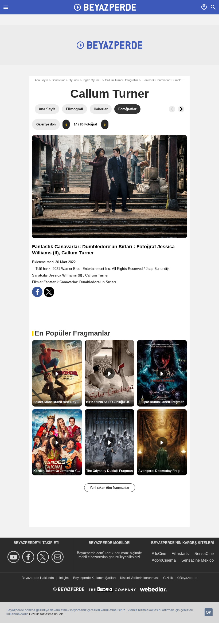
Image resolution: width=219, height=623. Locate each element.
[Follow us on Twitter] (43, 557)
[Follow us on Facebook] (29, 557)
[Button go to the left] (172, 109)
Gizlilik (168, 578)
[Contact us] (58, 557)
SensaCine (204, 553)
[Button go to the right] (181, 109)
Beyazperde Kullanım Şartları (94, 578)
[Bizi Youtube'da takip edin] (14, 557)
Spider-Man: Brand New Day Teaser (57, 402)
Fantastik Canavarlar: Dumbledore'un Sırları (80, 282)
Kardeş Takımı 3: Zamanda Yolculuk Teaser (57, 471)
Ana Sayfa (41, 80)
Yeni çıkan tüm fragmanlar (110, 488)
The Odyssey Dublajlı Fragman (109, 471)
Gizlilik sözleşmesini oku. (47, 614)
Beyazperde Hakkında (38, 578)
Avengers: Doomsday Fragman (162, 471)
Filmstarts (180, 553)
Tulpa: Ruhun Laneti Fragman (162, 402)
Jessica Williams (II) (66, 275)
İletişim (63, 578)
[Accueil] (105, 7)
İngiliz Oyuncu (92, 80)
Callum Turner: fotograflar (121, 80)
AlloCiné (159, 553)
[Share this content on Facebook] (37, 292)
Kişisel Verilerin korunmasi (139, 578)
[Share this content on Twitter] (49, 292)
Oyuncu (74, 80)
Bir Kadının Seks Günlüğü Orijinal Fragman (110, 402)
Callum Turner (109, 93)
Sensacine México (197, 560)
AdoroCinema (164, 560)
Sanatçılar (58, 80)
